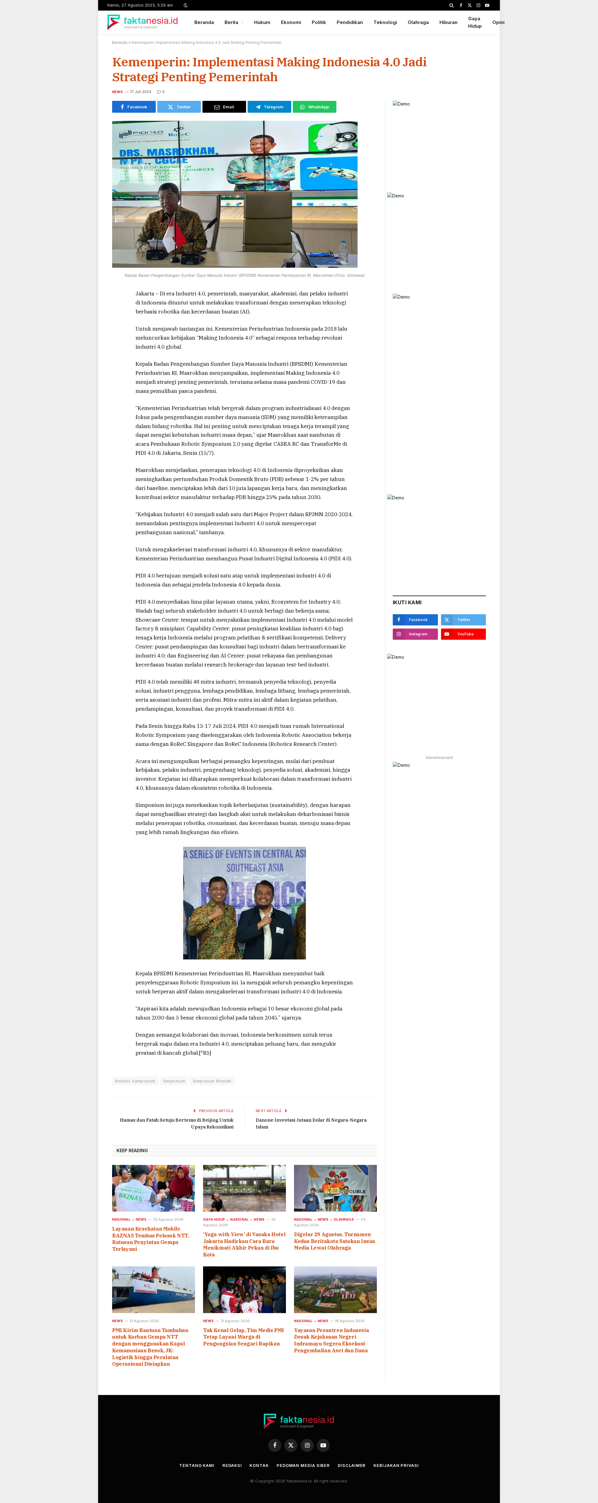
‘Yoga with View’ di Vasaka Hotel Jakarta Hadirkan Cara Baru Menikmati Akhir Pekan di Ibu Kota (244, 1244)
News (117, 92)
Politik (319, 22)
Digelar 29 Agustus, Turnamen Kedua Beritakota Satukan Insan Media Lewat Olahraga (334, 1241)
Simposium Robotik (212, 1080)
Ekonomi (291, 22)
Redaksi (232, 1465)
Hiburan (448, 22)
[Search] (451, 5)
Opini (498, 22)
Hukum (262, 22)
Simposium (174, 1080)
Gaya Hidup (475, 22)
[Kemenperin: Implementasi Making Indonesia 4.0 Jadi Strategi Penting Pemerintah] (235, 266)
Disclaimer (352, 1465)
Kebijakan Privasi (396, 1465)
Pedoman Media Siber (303, 1465)
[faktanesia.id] (142, 22)
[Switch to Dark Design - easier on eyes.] (185, 5)
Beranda (204, 22)
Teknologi (385, 22)
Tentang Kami (197, 1465)
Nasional (121, 1219)
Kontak (258, 1465)
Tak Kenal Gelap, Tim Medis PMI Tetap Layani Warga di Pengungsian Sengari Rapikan (243, 1337)
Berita (231, 22)
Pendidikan (350, 22)
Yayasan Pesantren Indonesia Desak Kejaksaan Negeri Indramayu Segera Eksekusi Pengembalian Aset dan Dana (331, 1340)
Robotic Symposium (135, 1080)
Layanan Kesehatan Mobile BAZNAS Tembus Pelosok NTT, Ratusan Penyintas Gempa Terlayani (150, 1239)
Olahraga (418, 22)
